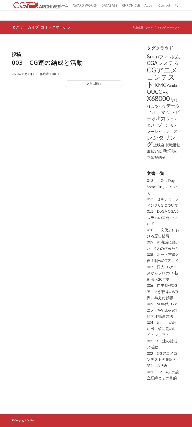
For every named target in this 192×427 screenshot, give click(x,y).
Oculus (172, 85)
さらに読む (94, 83)
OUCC (154, 92)
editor (55, 74)
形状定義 (154, 151)
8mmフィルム (163, 56)
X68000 (158, 98)
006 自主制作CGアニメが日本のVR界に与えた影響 (162, 291)
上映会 (159, 145)
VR (165, 92)
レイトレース (166, 131)
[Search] (176, 5)
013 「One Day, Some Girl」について (162, 186)
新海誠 (169, 151)
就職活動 (172, 145)
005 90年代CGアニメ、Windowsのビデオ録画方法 (162, 309)
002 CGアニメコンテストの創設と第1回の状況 (162, 359)
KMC (160, 85)
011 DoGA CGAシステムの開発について (163, 217)
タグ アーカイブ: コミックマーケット (43, 27)
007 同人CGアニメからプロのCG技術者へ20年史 (162, 273)
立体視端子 (156, 157)
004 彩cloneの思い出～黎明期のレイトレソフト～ (162, 328)
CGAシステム (163, 63)
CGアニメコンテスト (162, 77)
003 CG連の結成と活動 (47, 62)
